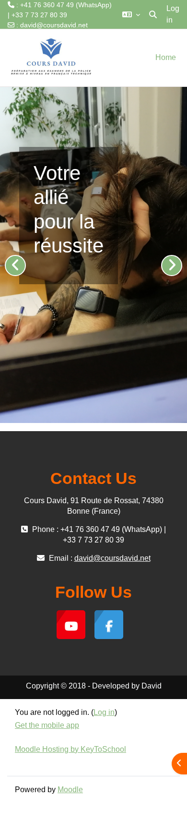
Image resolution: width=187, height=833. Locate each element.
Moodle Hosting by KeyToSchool (70, 749)
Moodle (70, 789)
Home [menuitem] (165, 57)
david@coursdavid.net (54, 25)
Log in (172, 14)
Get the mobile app (47, 725)
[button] (131, 14)
